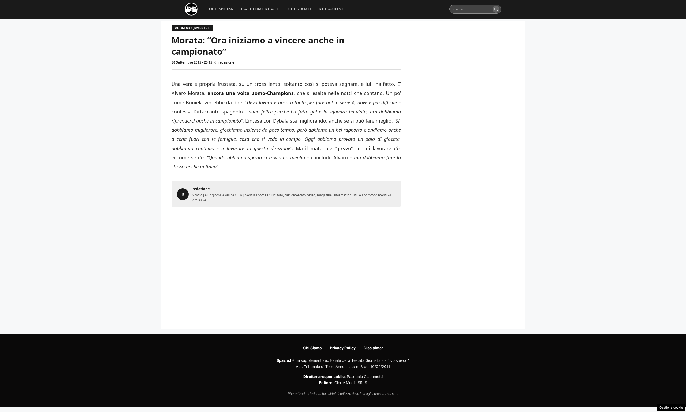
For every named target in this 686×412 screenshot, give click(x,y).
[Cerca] (496, 9)
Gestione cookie (671, 407)
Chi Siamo (312, 347)
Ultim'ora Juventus (192, 28)
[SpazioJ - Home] (191, 9)
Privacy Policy (343, 347)
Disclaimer (373, 347)
